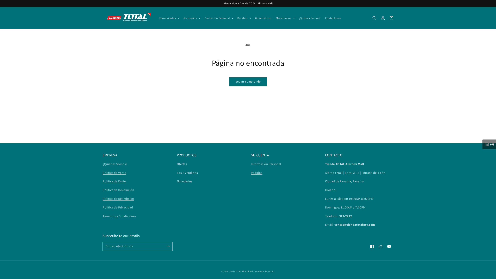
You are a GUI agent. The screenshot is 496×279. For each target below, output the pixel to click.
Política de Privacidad (118, 207)
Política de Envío (114, 181)
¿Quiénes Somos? (115, 164)
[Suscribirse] (168, 246)
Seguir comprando (248, 81)
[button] (374, 18)
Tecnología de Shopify (264, 271)
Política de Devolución (118, 190)
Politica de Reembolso (118, 199)
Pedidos (256, 173)
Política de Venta (114, 173)
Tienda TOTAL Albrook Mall (241, 271)
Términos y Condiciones (119, 216)
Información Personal (266, 164)
